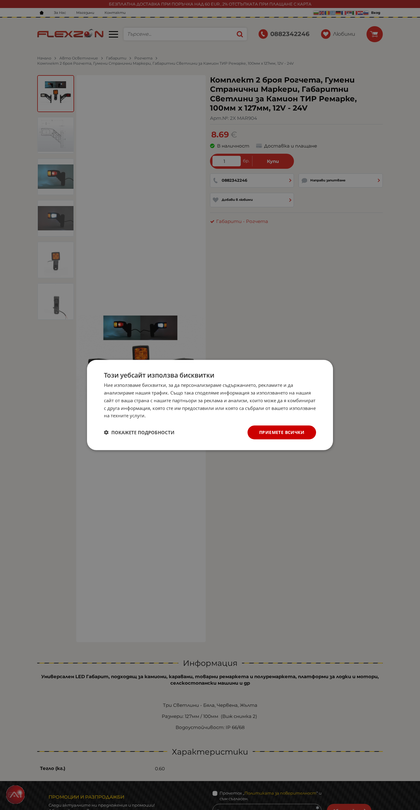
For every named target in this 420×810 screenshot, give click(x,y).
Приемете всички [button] (281, 432)
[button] (139, 432)
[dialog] (210, 405)
